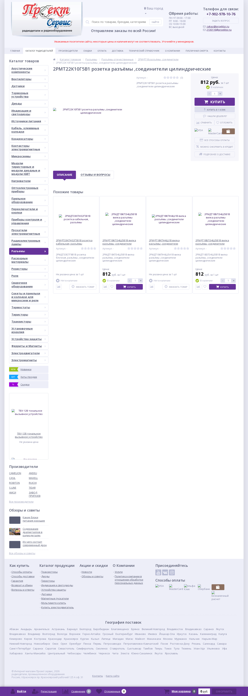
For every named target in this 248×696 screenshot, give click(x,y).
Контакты (220, 50)
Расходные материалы (19, 260)
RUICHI (33, 483)
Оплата (101, 50)
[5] (177, 78)
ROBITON (14, 483)
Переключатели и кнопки (24, 210)
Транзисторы (21, 321)
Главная (15, 50)
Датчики (18, 86)
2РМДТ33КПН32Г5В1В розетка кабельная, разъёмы (74, 242)
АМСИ (12, 492)
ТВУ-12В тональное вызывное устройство (29, 435)
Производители (68, 50)
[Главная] (54, 59)
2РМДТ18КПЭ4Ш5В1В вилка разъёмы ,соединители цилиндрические (119, 244)
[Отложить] (112, 287)
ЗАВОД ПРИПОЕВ (34, 494)
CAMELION (15, 473)
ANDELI (33, 473)
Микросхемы (21, 156)
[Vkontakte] (165, 572)
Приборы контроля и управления (26, 221)
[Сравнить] (59, 287)
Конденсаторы (22, 139)
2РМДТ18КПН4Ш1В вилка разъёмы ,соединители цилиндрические (164, 244)
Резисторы (19, 269)
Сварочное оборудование (22, 284)
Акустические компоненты (21, 70)
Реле (14, 276)
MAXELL (33, 478)
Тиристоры (19, 314)
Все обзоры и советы (22, 553)
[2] (168, 78)
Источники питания (26, 121)
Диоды (16, 103)
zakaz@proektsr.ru (218, 26)
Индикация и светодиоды (21, 112)
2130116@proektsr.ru (219, 29)
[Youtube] (158, 572)
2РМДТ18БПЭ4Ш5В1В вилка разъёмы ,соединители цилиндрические (212, 244)
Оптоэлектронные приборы (24, 189)
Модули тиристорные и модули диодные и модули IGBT (25, 168)
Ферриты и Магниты (26, 346)
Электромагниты (24, 360)
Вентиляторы (21, 79)
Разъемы (18, 251)
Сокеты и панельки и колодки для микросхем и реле (25, 297)
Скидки (87, 50)
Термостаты (20, 307)
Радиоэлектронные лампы (25, 242)
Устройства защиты (26, 339)
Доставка (117, 50)
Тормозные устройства (19, 94)
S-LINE (12, 487)
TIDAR (32, 487)
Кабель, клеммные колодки (25, 129)
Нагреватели (21, 181)
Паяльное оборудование (22, 200)
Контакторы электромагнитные (25, 147)
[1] (164, 78)
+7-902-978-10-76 (221, 14)
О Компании (172, 50)
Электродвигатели (25, 353)
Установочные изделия (22, 330)
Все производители (21, 501)
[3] (171, 78)
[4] (174, 78)
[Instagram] (172, 572)
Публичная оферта (197, 50)
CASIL (12, 478)
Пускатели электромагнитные (25, 231)
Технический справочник (144, 50)
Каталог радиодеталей (39, 50)
